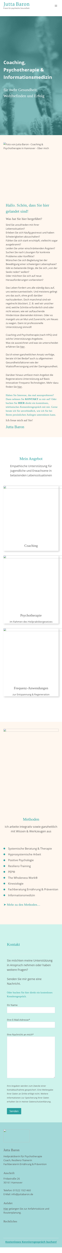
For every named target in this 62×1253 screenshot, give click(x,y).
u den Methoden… (28, 904)
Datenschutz (10, 1230)
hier (22, 346)
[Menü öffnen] (56, 5)
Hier (5, 1208)
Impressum (9, 1227)
